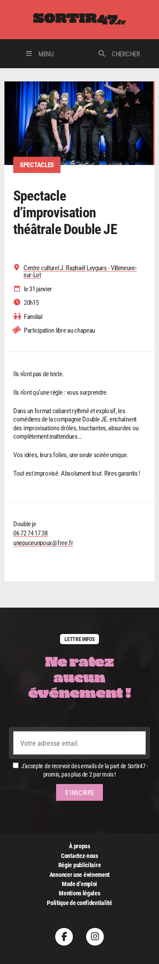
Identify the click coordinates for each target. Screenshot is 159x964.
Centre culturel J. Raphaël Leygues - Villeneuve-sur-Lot (80, 271)
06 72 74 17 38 (30, 532)
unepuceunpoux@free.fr (43, 542)
